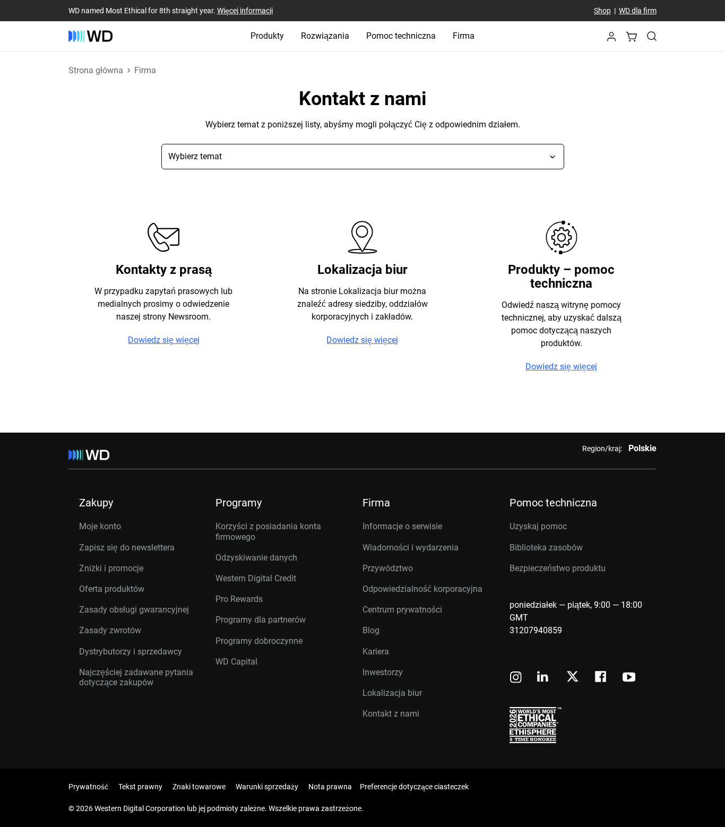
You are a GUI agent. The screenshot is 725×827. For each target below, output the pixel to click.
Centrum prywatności (402, 610)
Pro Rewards (239, 599)
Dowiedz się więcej (164, 340)
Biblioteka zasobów (546, 547)
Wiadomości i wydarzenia (410, 547)
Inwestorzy (382, 672)
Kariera (375, 652)
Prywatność (88, 786)
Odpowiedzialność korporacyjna (422, 589)
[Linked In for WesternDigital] (543, 678)
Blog (370, 630)
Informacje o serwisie (402, 526)
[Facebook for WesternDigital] (601, 678)
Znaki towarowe (199, 786)
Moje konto (100, 526)
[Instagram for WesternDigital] (516, 678)
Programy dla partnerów (260, 620)
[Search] (652, 36)
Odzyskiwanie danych (256, 558)
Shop (602, 10)
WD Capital (236, 662)
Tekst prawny (140, 786)
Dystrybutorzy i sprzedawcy (130, 652)
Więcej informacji (245, 10)
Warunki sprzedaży (267, 786)
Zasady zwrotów (110, 630)
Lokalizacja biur (392, 693)
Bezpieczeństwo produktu (558, 568)
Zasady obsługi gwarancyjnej (134, 610)
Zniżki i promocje (111, 568)
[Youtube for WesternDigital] (629, 678)
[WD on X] (572, 677)
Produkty (267, 36)
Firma (463, 36)
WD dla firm (638, 10)
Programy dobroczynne (259, 641)
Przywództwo (387, 568)
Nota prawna (330, 786)
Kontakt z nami (390, 714)
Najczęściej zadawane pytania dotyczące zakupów (136, 677)
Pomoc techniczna (401, 36)
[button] (611, 39)
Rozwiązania (325, 36)
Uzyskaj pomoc (538, 526)
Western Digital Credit (255, 578)
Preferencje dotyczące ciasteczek (414, 786)
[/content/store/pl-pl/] (90, 36)
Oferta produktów (111, 589)
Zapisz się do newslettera (127, 547)
